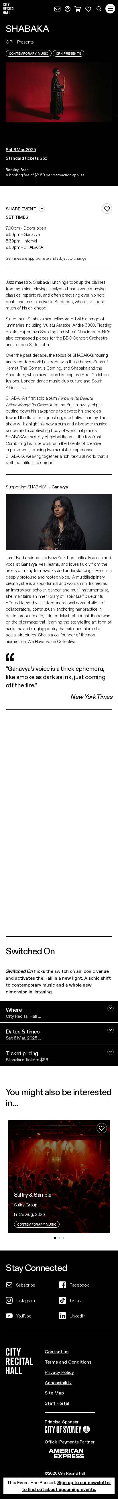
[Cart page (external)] (77, 8)
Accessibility (58, 1382)
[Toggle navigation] (110, 8)
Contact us (56, 1351)
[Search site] (99, 8)
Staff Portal (57, 1403)
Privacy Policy (59, 1372)
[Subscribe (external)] (57, 8)
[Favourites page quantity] (88, 8)
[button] (57, 128)
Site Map (54, 1392)
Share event (21, 208)
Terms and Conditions (68, 1361)
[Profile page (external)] (67, 8)
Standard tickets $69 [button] (26, 158)
